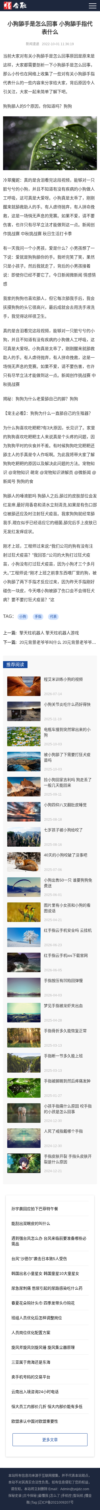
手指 (38, 617)
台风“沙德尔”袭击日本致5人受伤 (39, 1258)
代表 (53, 617)
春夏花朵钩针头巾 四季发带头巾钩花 (43, 1303)
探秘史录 (15, 1496)
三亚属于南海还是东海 (30, 1362)
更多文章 (50, 1439)
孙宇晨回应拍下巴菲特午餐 (34, 1208)
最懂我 (43, 1496)
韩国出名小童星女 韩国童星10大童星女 (45, 1273)
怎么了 (55, 1496)
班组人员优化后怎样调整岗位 (36, 1318)
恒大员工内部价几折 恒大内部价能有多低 (46, 1406)
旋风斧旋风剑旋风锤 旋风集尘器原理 (43, 1347)
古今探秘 (30, 1496)
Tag (34, 1502)
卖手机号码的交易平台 (30, 1377)
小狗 (22, 617)
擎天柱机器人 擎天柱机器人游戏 (49, 632)
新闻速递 (32, 44)
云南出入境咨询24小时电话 (35, 1391)
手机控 (67, 1496)
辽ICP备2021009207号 (56, 1502)
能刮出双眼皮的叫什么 (30, 1223)
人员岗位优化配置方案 (30, 1332)
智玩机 (78, 1496)
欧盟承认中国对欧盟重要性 (34, 1421)
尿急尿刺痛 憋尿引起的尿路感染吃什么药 (46, 1288)
